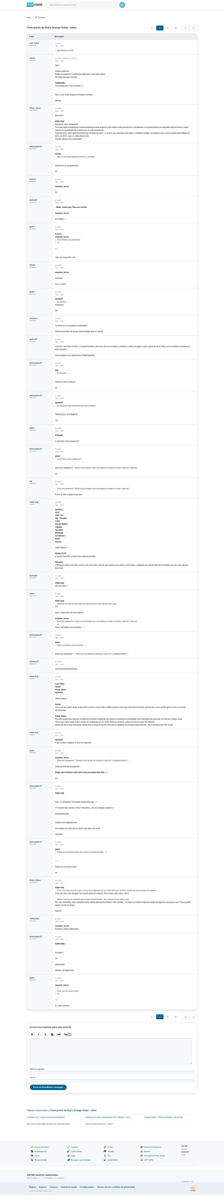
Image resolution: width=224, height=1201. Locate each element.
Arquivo (42, 1187)
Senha (32, 1077)
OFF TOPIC (149, 1160)
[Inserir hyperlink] (52, 1034)
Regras (32, 1187)
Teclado (111, 1151)
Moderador (34, 110)
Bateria (147, 1151)
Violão (110, 1147)
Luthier (32, 504)
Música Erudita (40, 1160)
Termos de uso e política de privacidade (116, 1187)
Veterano (33, 45)
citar (56, 46)
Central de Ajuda (69, 1187)
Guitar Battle (113, 1160)
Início (29, 18)
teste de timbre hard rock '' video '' (99, 1124)
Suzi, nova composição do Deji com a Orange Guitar (48, 1124)
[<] (185, 28)
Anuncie (54, 1187)
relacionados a (66, 1110)
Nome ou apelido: (37, 1069)
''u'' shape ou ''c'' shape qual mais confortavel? (46, 1117)
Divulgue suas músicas (80, 1160)
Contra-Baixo (76, 1151)
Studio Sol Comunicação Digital (193, 1187)
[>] (193, 28)
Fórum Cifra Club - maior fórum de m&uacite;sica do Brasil (34, 4)
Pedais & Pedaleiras (152, 1147)
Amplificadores (40, 1151)
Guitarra (41, 18)
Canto (36, 1156)
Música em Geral (41, 1147)
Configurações (87, 1187)
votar (62, 46)
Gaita (73, 1156)
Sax (109, 1156)
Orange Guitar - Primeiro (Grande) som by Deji (163, 1117)
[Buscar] (122, 5)
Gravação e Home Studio (154, 1156)
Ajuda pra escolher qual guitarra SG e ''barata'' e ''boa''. (108, 1117)
